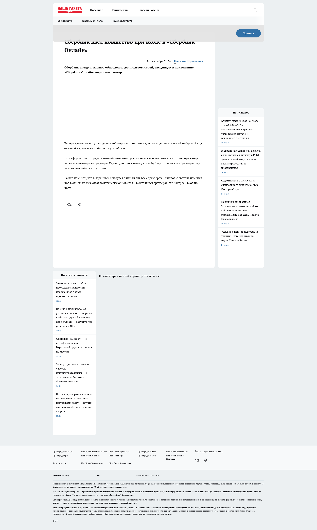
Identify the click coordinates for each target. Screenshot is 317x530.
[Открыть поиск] (255, 10)
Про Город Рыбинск (90, 455)
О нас (97, 475)
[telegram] (80, 204)
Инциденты (120, 10)
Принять (248, 33)
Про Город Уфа (116, 455)
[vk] (69, 204)
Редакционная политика (147, 475)
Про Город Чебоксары (63, 451)
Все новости (65, 20)
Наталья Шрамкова (188, 61)
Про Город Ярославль (119, 451)
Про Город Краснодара (120, 463)
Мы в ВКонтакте (122, 20)
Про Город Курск (60, 455)
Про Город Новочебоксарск (94, 451)
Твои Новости (59, 463)
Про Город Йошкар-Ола (177, 451)
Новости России (148, 10)
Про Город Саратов (147, 455)
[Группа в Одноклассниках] (205, 460)
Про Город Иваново (147, 451)
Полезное (96, 10)
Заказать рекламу (92, 20)
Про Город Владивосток (92, 463)
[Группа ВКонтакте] (197, 460)
